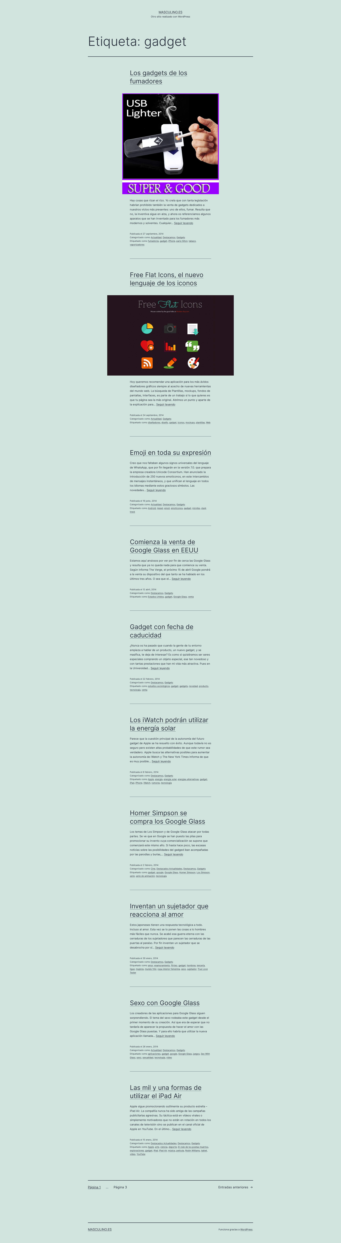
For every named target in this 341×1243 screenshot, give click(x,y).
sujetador (191, 969)
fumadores (153, 241)
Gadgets (180, 237)
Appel (160, 508)
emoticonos (177, 508)
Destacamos (169, 237)
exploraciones (137, 1150)
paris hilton (182, 241)
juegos (196, 1053)
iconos (181, 422)
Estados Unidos (156, 596)
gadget (163, 241)
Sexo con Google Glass (165, 1003)
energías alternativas (188, 779)
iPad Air (163, 1150)
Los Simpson (203, 872)
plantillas (200, 422)
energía (159, 779)
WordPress (246, 1229)
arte (157, 1147)
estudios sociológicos (159, 686)
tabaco (192, 241)
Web (208, 422)
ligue (132, 969)
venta (191, 596)
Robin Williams (192, 1150)
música (171, 1150)
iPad (132, 782)
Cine (153, 868)
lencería (201, 965)
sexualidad (148, 1057)
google (159, 872)
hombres (191, 965)
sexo (183, 969)
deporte (173, 1147)
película (180, 1150)
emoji (167, 508)
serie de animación (145, 876)
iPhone (171, 241)
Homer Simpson (187, 872)
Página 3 (120, 1187)
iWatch (146, 782)
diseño (164, 422)
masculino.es (170, 12)
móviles (196, 508)
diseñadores (154, 422)
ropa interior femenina (169, 969)
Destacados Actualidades (169, 868)
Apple (151, 779)
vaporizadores (137, 244)
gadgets (184, 686)
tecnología (135, 689)
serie (132, 876)
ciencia (163, 1147)
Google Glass (180, 596)
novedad (193, 686)
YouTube (141, 1154)
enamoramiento (162, 965)
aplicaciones (154, 1053)
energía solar (170, 779)
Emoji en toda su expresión (170, 452)
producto (203, 686)
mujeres (140, 969)
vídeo (169, 1057)
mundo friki (150, 969)
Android (152, 508)
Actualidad (156, 237)
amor (150, 965)
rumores (156, 782)
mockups (190, 422)
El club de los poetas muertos (193, 1147)
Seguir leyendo (183, 223)
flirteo (174, 965)
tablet (204, 1150)
